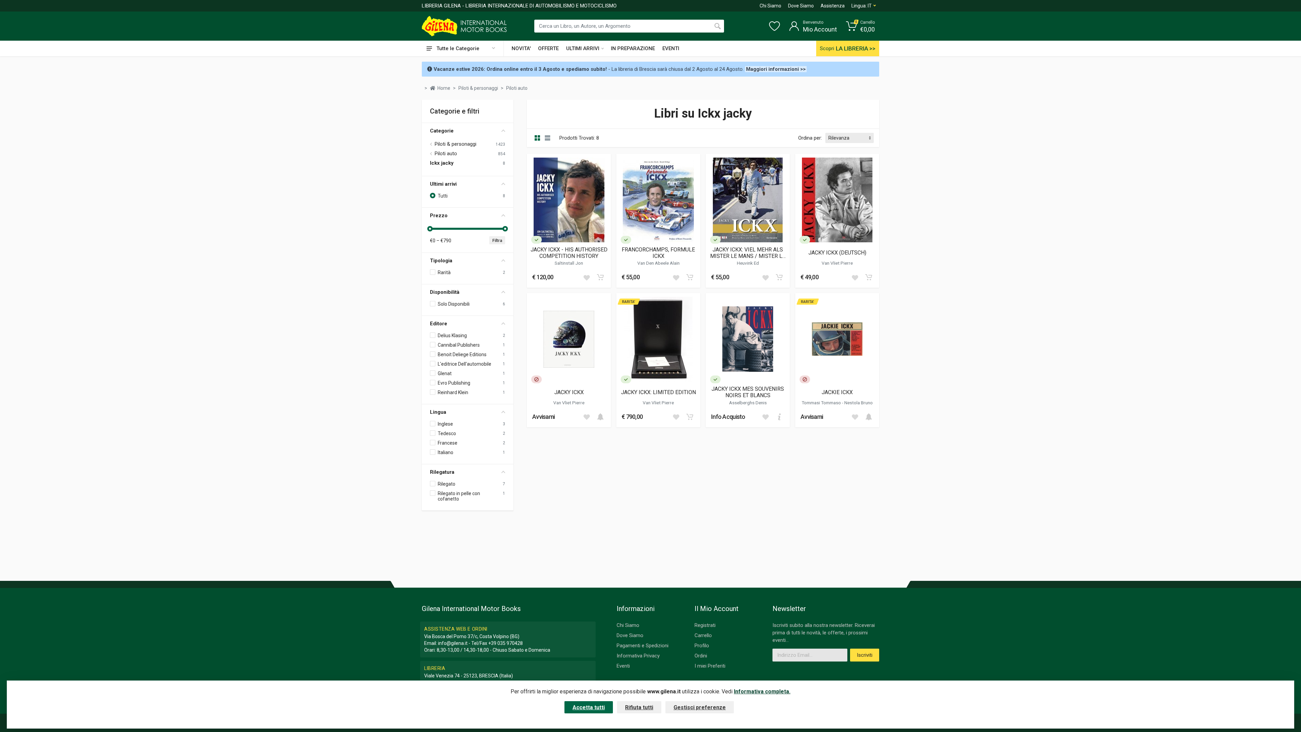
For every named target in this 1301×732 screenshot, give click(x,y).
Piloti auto (446, 153)
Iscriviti (864, 655)
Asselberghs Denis (748, 402)
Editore (438, 324)
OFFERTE (548, 48)
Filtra (497, 240)
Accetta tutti (589, 707)
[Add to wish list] (586, 277)
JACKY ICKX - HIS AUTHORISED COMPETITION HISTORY (569, 252)
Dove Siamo (801, 5)
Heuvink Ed (748, 263)
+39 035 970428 (505, 643)
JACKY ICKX (569, 392)
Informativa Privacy (638, 656)
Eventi (623, 666)
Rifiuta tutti (639, 707)
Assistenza (833, 5)
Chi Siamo (770, 5)
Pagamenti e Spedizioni (642, 646)
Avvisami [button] (543, 416)
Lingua (438, 412)
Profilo (702, 646)
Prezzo (439, 215)
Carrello (703, 635)
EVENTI (670, 48)
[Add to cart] (600, 277)
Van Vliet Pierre (837, 263)
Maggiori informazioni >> (776, 69)
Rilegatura (442, 472)
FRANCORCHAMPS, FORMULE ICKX (658, 252)
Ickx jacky (442, 163)
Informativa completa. (762, 691)
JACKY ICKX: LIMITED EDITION (658, 392)
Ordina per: (810, 138)
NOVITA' (521, 48)
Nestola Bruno (858, 402)
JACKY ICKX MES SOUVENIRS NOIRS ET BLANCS (747, 392)
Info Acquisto (728, 416)
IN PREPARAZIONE (633, 48)
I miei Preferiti (710, 666)
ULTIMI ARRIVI (582, 48)
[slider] (430, 228)
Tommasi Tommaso (822, 402)
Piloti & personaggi (455, 144)
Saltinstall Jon (569, 263)
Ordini (701, 656)
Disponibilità (444, 292)
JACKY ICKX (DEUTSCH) (837, 252)
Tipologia (441, 261)
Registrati (705, 625)
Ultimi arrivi (443, 184)
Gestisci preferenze (700, 707)
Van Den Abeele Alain (658, 263)
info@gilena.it (453, 643)
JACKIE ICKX (837, 392)
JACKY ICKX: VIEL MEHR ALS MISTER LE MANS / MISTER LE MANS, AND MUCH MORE (747, 252)
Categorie (442, 131)
